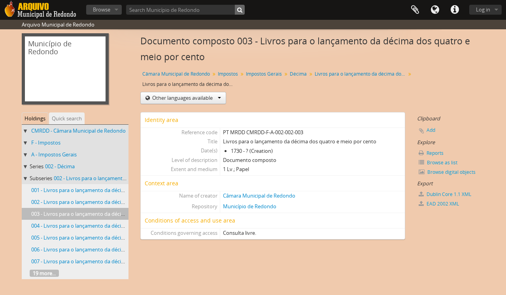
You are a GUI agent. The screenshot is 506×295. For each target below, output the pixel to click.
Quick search (67, 118)
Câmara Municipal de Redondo (176, 73)
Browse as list (441, 162)
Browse (101, 9)
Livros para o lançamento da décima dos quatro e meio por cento (361, 73)
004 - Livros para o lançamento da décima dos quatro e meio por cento (114, 225)
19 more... (44, 273)
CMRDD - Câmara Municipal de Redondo (78, 130)
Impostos (228, 73)
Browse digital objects (451, 172)
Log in (483, 9)
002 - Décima (60, 166)
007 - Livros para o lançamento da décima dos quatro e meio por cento (114, 261)
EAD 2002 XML (442, 203)
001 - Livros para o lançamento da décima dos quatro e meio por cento (114, 190)
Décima (298, 73)
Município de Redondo (249, 206)
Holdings (35, 118)
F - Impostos (45, 142)
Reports (434, 153)
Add (431, 130)
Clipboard (415, 10)
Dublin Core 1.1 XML (448, 194)
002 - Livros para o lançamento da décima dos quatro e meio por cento (114, 202)
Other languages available (182, 97)
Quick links (454, 10)
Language (435, 10)
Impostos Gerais (264, 73)
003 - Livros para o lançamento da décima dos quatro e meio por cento (114, 213)
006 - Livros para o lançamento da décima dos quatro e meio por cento (114, 249)
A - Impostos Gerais (54, 154)
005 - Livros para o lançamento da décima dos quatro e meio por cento (114, 237)
